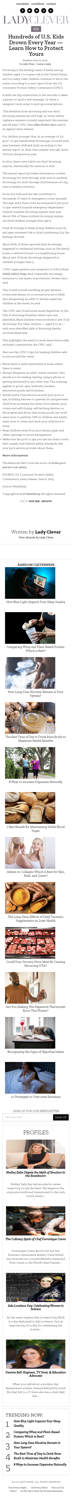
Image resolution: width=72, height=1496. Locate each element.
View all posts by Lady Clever (36, 537)
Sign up (61, 1117)
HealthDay (33, 494)
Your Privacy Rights (17, 1487)
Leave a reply (44, 63)
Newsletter (22, 4)
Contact (51, 4)
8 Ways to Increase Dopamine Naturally (40, 1464)
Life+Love (46, 501)
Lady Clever (28, 63)
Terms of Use (58, 1487)
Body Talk (34, 501)
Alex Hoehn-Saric (45, 124)
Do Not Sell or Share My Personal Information (42, 1491)
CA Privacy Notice (39, 1487)
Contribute (37, 4)
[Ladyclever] (36, 19)
